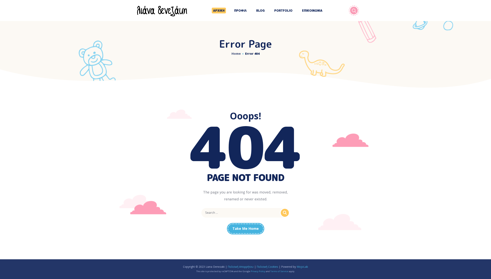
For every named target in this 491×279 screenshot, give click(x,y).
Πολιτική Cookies (267, 266)
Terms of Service (279, 271)
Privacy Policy (258, 271)
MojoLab (302, 266)
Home (236, 53)
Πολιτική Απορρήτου (241, 266)
